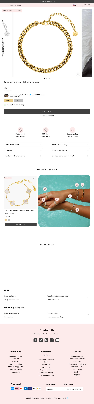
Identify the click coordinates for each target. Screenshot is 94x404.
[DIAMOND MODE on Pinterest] (41, 340)
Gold (8, 100)
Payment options (59, 150)
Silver (18, 100)
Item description (12, 145)
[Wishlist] (85, 5)
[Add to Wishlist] (34, 178)
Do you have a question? (63, 156)
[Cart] (89, 5)
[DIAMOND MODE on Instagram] (46, 340)
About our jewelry (59, 145)
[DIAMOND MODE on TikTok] (52, 340)
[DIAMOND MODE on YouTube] (57, 340)
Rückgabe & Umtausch (15, 156)
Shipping (8, 150)
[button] (76, 5)
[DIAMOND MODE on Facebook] (35, 340)
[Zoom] (78, 74)
